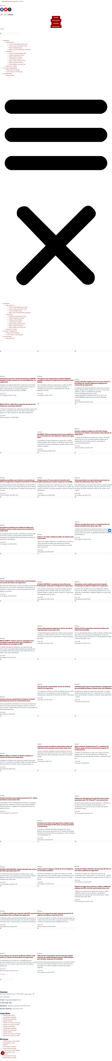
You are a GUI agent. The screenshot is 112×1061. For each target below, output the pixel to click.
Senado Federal (7, 1021)
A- (5, 14)
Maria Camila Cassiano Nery (17, 60)
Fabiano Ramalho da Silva (16, 55)
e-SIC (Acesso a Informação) (14, 71)
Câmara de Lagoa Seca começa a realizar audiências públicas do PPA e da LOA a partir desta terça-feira (93, 887)
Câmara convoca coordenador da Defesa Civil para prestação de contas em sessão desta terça (17, 700)
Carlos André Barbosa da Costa (18, 44)
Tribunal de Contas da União (11, 1024)
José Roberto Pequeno (15, 59)
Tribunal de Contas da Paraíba (11, 1022)
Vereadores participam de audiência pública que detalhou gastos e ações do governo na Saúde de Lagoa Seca (17, 529)
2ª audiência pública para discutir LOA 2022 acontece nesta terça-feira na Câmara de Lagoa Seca (18, 914)
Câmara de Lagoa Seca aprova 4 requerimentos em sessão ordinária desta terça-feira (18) (92, 525)
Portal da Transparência (10, 68)
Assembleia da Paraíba (9, 1017)
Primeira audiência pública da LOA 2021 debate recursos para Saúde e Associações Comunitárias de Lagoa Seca (93, 432)
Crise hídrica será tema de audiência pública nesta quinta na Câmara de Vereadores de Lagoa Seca (17, 956)
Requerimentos (10, 75)
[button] (56, 189)
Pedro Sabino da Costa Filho (17, 64)
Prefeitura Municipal (9, 1015)
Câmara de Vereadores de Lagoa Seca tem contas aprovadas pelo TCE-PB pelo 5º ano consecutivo (92, 799)
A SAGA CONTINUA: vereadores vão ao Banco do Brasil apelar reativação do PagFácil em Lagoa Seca (55, 585)
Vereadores (9, 51)
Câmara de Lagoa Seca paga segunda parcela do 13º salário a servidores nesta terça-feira (55, 914)
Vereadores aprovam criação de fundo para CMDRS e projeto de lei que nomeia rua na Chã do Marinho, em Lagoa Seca (18, 380)
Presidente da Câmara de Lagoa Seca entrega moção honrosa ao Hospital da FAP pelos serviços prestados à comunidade (55, 824)
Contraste (10, 14)
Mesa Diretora (10, 42)
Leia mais (2, 393)
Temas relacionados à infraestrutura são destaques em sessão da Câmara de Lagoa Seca (18, 581)
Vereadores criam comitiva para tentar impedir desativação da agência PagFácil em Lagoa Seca (91, 585)
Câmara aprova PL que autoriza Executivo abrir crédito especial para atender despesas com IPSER (54, 481)
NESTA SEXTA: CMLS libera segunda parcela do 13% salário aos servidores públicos (18, 405)
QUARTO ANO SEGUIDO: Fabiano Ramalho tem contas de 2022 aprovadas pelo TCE (18, 870)
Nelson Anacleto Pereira (16, 62)
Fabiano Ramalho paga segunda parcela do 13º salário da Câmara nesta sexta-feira (18, 799)
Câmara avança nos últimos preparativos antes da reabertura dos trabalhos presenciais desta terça (54, 747)
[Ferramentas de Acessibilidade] (2, 1053)
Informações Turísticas (9, 1046)
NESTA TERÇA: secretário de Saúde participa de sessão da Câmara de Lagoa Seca (16, 756)
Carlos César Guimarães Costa (18, 46)
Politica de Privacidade (12, 70)
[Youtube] (6, 9)
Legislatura (6, 40)
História (5, 1045)
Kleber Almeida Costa (15, 48)
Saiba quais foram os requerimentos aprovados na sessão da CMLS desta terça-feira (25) (92, 481)
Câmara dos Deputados (10, 1019)
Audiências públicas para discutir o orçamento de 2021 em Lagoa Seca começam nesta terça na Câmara (18, 481)
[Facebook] (2, 9)
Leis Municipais (7, 73)
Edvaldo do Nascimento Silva (17, 53)
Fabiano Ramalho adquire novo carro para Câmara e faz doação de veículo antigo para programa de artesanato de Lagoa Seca (92, 383)
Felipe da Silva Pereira (15, 57)
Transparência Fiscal (9, 1043)
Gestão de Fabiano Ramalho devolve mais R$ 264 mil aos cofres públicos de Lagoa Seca (93, 869)
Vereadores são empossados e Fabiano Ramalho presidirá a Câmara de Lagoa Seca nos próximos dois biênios (55, 380)
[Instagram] (9, 9)
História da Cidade (11, 66)
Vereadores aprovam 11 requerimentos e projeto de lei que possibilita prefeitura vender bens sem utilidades (93, 687)
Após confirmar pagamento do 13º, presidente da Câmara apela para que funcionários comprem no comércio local (92, 748)
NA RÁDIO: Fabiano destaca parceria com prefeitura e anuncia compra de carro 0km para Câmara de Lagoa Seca (55, 435)
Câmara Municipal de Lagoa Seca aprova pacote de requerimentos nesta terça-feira (55, 629)
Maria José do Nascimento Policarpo (19, 49)
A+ (1, 14)
